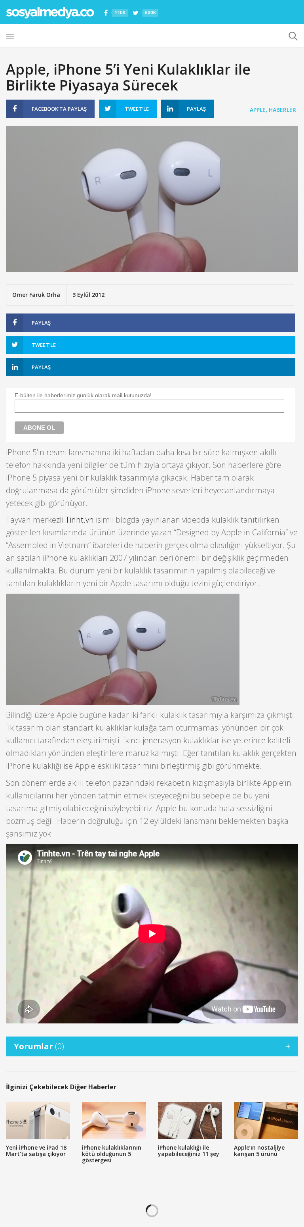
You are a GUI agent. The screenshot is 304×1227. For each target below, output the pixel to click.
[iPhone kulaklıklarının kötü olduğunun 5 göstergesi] (114, 1120)
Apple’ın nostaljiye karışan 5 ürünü (259, 1151)
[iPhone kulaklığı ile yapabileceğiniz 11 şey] (190, 1120)
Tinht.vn (79, 519)
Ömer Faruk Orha (36, 294)
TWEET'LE (137, 108)
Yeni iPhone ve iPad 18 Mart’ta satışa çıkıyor (36, 1151)
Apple (258, 109)
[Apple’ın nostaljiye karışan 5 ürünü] (266, 1120)
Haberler (282, 109)
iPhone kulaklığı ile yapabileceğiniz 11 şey (188, 1151)
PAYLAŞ (59, 108)
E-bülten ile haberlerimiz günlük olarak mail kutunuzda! (83, 395)
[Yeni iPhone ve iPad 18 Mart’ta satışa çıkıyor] (38, 1120)
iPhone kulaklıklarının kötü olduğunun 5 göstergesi (111, 1154)
